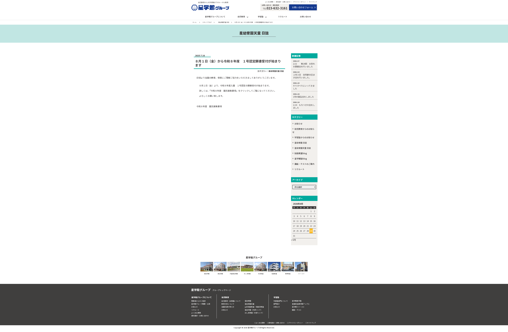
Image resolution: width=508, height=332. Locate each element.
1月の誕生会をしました (303, 96)
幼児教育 (241, 16)
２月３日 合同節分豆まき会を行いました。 (304, 76)
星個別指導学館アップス (300, 304)
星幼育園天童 (249, 304)
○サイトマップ (311, 323)
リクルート (282, 16)
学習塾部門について (280, 301)
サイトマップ (313, 2)
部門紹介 (276, 304)
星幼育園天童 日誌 (276, 71)
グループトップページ (221, 290)
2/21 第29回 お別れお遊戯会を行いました (304, 65)
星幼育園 (248, 301)
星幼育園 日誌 (300, 142)
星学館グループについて (215, 16)
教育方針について (227, 304)
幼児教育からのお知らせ (303, 130)
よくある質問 (269, 2)
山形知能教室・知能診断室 (254, 307)
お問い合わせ (305, 16)
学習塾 (260, 16)
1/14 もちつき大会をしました (304, 106)
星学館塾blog (300, 158)
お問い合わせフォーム (302, 7)
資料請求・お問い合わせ (283, 2)
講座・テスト (296, 310)
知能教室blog (300, 153)
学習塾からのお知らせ (304, 137)
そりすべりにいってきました (304, 87)
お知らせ (298, 123)
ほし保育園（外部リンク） (254, 313)
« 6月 (293, 239)
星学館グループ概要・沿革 (200, 304)
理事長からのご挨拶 (198, 301)
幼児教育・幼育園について (231, 301)
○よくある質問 (259, 323)
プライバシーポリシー (299, 2)
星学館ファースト (298, 307)
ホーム (194, 22)
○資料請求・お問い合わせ (276, 323)
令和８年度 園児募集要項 (209, 106)
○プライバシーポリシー (295, 323)
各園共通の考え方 (227, 307)
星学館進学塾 (296, 301)
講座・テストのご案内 (304, 163)
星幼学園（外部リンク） (253, 310)
